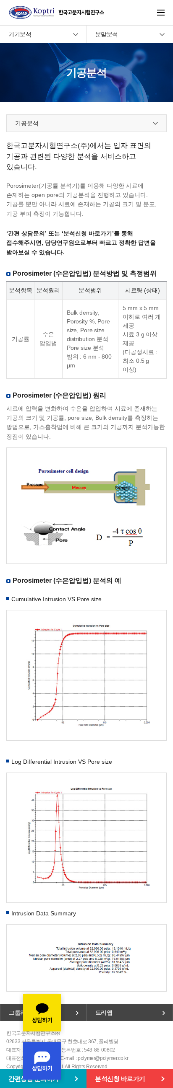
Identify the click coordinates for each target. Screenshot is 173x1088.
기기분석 (19, 34)
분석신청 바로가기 (120, 1078)
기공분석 (27, 123)
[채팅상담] (42, 1037)
